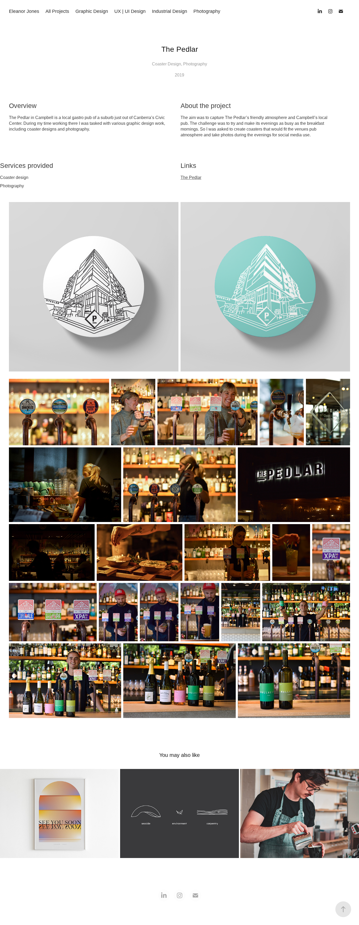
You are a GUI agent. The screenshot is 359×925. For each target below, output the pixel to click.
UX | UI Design (130, 11)
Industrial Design (169, 11)
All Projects (57, 11)
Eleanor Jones (24, 11)
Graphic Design (91, 11)
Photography (206, 11)
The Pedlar (191, 177)
